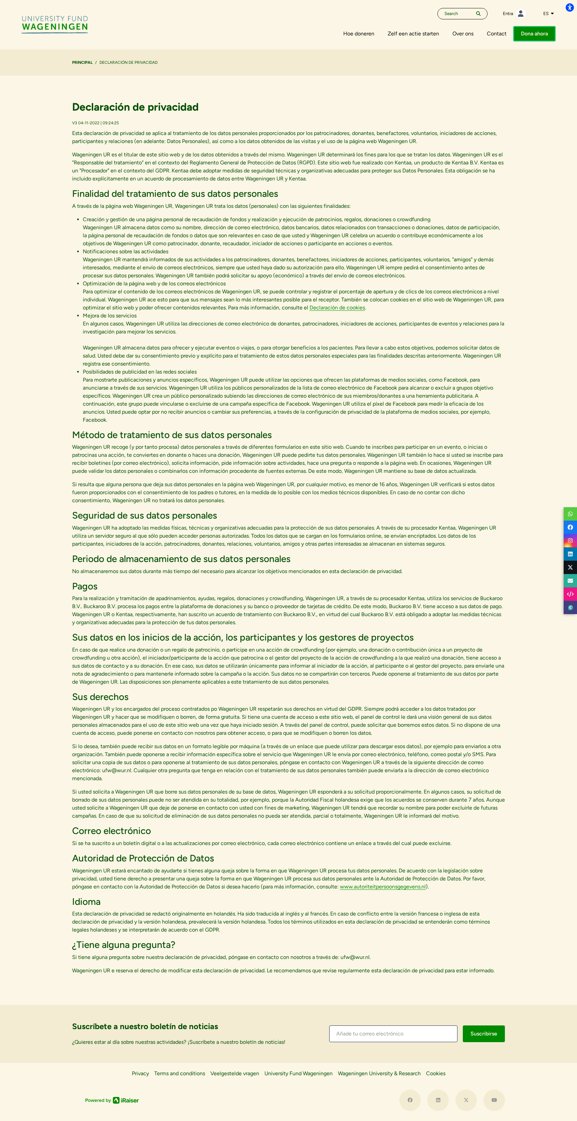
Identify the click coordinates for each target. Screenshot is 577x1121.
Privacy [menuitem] (140, 1073)
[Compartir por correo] (570, 580)
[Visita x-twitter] (466, 1100)
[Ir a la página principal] (54, 24)
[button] (393, 1033)
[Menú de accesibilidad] (570, 7)
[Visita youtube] (494, 1100)
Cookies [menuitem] (435, 1073)
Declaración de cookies (337, 307)
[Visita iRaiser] (112, 1100)
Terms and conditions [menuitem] (179, 1073)
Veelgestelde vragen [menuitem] (234, 1073)
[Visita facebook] (410, 1100)
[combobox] (548, 13)
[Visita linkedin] (438, 1100)
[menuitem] (358, 34)
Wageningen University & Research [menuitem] (379, 1073)
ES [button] (546, 13)
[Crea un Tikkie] (570, 607)
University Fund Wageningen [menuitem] (298, 1073)
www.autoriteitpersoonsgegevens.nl (383, 886)
